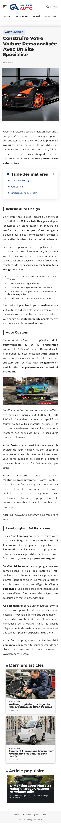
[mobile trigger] (5, 6)
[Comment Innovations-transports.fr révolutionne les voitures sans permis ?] (30, 730)
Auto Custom (17, 186)
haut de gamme (43, 362)
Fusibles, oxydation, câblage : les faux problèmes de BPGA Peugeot (30, 705)
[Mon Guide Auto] (21, 6)
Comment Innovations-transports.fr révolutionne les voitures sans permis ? (31, 754)
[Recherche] (48, 6)
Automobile (14, 32)
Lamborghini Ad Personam (24, 192)
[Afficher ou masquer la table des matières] (51, 174)
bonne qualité (18, 294)
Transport (15, 781)
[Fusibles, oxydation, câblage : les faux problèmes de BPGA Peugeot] (30, 684)
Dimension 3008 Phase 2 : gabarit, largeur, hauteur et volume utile (30, 788)
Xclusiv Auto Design (21, 180)
